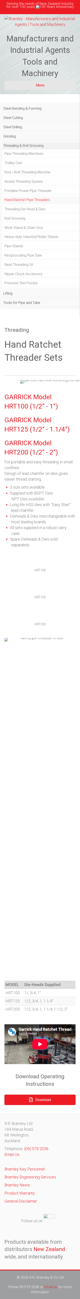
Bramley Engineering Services (30, 1177)
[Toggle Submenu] (72, 108)
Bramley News (17, 1185)
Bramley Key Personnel (24, 1169)
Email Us (11, 1154)
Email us (51, 1287)
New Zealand (49, 1249)
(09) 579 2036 (36, 1148)
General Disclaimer (20, 1201)
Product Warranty (19, 1193)
